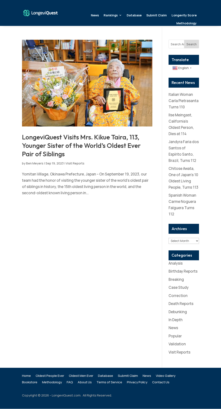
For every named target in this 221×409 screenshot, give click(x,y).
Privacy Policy (137, 382)
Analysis (176, 263)
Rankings (111, 15)
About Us (85, 382)
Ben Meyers (34, 163)
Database (134, 15)
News (95, 15)
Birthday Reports (183, 271)
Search (191, 44)
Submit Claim (156, 15)
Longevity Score (184, 15)
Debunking (178, 311)
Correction (178, 295)
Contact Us (160, 382)
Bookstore (29, 382)
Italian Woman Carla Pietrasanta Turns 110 (184, 100)
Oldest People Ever (50, 376)
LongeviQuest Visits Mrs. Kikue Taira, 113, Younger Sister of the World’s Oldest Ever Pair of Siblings (81, 145)
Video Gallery (165, 376)
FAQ (70, 382)
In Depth (176, 319)
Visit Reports (75, 163)
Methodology (186, 23)
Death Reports (181, 303)
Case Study (179, 287)
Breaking (176, 279)
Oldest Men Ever (81, 376)
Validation (177, 343)
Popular (175, 335)
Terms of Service (109, 382)
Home (26, 376)
